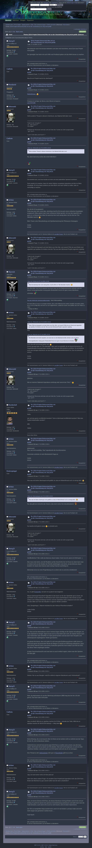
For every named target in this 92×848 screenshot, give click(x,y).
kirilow (11, 200)
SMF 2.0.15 (37, 845)
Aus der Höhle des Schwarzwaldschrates (38, 300)
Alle (14, 31)
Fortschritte (37, 592)
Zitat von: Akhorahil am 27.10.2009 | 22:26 (39, 148)
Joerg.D (11, 41)
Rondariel (12, 85)
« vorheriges (77, 29)
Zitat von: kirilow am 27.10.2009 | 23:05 (38, 281)
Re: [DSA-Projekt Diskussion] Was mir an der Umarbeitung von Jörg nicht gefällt (41, 70)
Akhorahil (12, 107)
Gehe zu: (75, 836)
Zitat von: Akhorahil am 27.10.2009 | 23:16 (39, 322)
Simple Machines (52, 845)
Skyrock (11, 272)
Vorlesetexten (43, 753)
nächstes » (84, 29)
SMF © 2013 (44, 845)
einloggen (46, 2)
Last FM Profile (31, 102)
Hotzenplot (66, 24)
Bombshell (12, 405)
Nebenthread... (32, 94)
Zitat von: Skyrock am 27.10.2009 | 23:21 (39, 334)
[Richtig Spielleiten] (7, 56)
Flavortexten (59, 753)
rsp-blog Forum (58, 234)
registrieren (55, 2)
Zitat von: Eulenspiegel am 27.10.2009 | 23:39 (40, 496)
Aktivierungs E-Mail (72, 2)
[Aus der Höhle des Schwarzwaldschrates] (7, 300)
